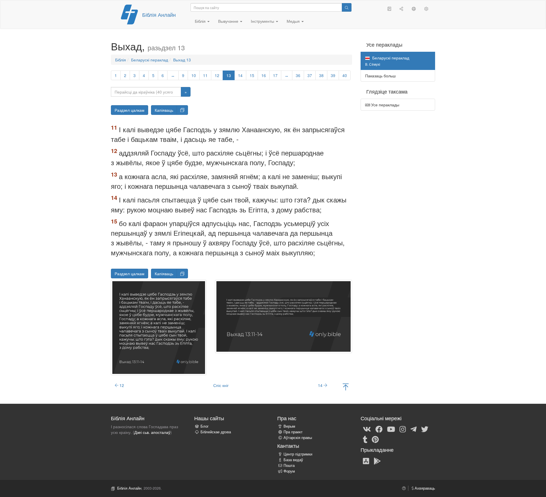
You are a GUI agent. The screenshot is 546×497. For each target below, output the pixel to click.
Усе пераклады (384, 104)
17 (275, 75)
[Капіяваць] (182, 110)
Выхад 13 (182, 60)
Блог (204, 426)
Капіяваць (164, 110)
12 (217, 75)
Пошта (289, 465)
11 (205, 75)
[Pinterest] (375, 439)
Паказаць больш (380, 75)
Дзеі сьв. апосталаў (152, 432)
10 (193, 75)
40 (344, 75)
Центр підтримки (298, 454)
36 (298, 75)
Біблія (120, 60)
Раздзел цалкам (129, 110)
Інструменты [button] (263, 21)
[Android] (377, 460)
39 (333, 75)
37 (309, 75)
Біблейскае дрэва (215, 431)
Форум (289, 471)
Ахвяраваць (424, 488)
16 (263, 75)
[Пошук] (346, 7)
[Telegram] (413, 429)
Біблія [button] (201, 21)
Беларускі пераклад (149, 60)
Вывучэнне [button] (228, 21)
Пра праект (293, 431)
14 (240, 75)
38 (321, 75)
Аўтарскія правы (298, 437)
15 (252, 75)
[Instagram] (403, 429)
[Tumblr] (365, 439)
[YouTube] (391, 429)
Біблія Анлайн (159, 14)
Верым (289, 426)
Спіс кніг (221, 385)
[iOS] (366, 460)
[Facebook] (378, 429)
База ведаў (293, 459)
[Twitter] (424, 429)
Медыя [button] (294, 21)
